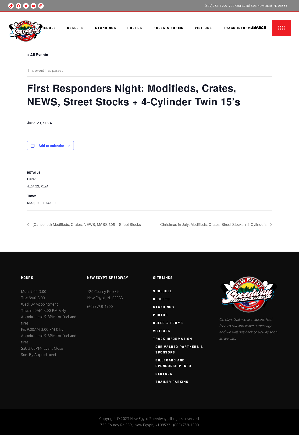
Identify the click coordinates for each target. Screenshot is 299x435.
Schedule (162, 291)
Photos (160, 315)
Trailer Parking (172, 381)
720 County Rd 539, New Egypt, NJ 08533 (258, 5)
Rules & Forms (168, 323)
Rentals (163, 373)
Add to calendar (51, 145)
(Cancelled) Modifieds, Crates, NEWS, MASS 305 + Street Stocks (86, 224)
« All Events (37, 54)
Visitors (161, 330)
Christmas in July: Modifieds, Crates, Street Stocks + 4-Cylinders (213, 224)
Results (161, 299)
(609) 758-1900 (215, 5)
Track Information (172, 338)
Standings (163, 307)
